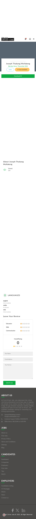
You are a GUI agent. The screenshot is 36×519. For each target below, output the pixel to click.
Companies (5, 462)
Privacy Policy (6, 439)
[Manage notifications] (4, 514)
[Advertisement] (18, 18)
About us (4, 433)
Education (9, 323)
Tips (2, 471)
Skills (7, 327)
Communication (10, 330)
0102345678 (24, 419)
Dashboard (4, 459)
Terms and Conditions (8, 441)
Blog (2, 447)
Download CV (18, 76)
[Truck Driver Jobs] (9, 39)
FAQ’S (3, 474)
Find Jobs (4, 436)
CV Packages (5, 489)
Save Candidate (23, 69)
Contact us (4, 497)
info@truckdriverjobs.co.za (12, 416)
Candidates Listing (7, 486)
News (3, 495)
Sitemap (4, 444)
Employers (4, 465)
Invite (10, 69)
